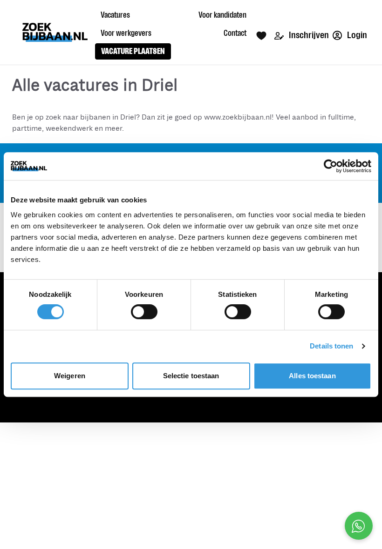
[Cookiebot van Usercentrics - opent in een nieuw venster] (330, 166)
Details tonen (331, 346)
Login (356, 35)
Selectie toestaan (191, 376)
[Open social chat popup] (359, 526)
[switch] (144, 311)
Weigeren (69, 376)
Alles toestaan (312, 376)
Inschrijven (308, 35)
